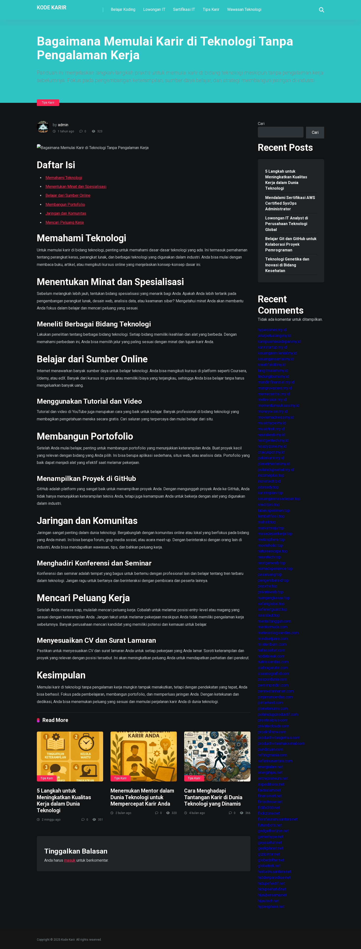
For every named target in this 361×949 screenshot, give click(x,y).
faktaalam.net (269, 790)
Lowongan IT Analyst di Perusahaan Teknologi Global (286, 224)
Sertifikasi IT (184, 9)
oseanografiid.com (274, 673)
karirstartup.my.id (272, 347)
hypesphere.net (271, 906)
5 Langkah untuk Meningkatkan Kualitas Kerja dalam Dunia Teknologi (64, 800)
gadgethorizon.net (273, 830)
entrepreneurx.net (273, 778)
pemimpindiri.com (273, 685)
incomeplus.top (271, 475)
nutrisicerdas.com (273, 661)
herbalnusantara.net (274, 871)
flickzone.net (269, 813)
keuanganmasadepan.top (279, 498)
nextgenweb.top (271, 563)
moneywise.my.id (272, 411)
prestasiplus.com (273, 720)
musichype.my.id (272, 423)
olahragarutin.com (273, 667)
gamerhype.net (270, 836)
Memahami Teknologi (63, 177)
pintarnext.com (270, 702)
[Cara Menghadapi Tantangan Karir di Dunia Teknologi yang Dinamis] (217, 756)
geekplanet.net (270, 848)
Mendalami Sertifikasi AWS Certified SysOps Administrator (290, 203)
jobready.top (268, 487)
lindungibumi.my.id (273, 376)
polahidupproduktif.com (278, 714)
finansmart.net (270, 796)
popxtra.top (267, 586)
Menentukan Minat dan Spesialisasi (75, 186)
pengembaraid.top (273, 580)
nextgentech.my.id (273, 440)
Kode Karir (51, 7)
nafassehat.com (271, 650)
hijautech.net (268, 901)
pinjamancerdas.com (275, 697)
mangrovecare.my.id (275, 388)
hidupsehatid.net (272, 889)
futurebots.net (270, 825)
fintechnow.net (270, 801)
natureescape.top (273, 551)
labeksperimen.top (274, 510)
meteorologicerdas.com (278, 632)
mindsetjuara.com (273, 638)
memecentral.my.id (274, 394)
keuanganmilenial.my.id (277, 353)
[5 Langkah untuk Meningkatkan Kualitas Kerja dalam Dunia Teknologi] (70, 756)
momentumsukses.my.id (278, 405)
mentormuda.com (272, 627)
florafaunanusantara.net (277, 819)
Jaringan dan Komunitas (65, 213)
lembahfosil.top (271, 516)
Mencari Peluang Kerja (64, 222)
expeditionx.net (271, 784)
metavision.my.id (272, 399)
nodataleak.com (271, 656)
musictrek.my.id (271, 429)
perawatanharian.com (276, 691)
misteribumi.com (272, 644)
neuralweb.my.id (271, 434)
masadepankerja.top (275, 533)
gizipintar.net (269, 854)
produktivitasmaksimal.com (281, 743)
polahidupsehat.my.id (276, 469)
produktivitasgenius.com (279, 737)
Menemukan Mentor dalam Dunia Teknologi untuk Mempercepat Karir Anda (142, 797)
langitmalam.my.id (273, 370)
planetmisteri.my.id (274, 463)
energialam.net (270, 767)
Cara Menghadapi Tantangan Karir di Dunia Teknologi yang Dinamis (213, 797)
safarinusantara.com (275, 761)
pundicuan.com (270, 749)
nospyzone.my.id (272, 446)
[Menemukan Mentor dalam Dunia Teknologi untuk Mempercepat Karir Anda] (144, 756)
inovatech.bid (269, 481)
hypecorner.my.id (272, 329)
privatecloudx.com (273, 726)
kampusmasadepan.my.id (279, 341)
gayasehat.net (270, 842)
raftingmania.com (272, 755)
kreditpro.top (269, 504)
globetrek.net (269, 865)
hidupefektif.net (271, 883)
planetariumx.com (273, 708)
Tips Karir (211, 9)
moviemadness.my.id (276, 417)
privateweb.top (270, 592)
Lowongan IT (154, 9)
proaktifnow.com (272, 732)
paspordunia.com (272, 679)
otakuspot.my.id (271, 452)
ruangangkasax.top (274, 598)
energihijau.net (270, 772)
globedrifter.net (271, 860)
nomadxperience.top (275, 568)
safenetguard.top (272, 609)
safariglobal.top (271, 603)
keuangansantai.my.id (276, 359)
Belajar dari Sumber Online (67, 195)
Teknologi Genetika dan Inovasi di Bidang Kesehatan (287, 265)
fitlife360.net (269, 807)
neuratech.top (269, 557)
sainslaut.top (269, 615)
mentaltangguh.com (274, 621)
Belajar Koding (123, 9)
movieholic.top (270, 545)
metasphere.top (271, 539)
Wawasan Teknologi (244, 9)
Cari (261, 123)
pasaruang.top (270, 574)
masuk (69, 860)
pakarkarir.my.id (271, 458)
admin (63, 124)
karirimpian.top (270, 492)
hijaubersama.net (272, 895)
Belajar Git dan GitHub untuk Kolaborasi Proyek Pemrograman (291, 244)
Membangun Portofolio (65, 204)
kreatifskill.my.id (272, 364)
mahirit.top (267, 522)
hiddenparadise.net (274, 877)
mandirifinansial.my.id (276, 382)
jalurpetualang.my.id (274, 335)
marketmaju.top (271, 528)
